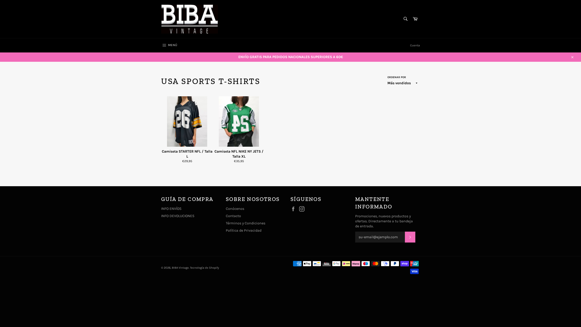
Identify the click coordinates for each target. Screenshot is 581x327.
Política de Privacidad (243, 230)
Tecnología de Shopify (204, 267)
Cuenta (415, 45)
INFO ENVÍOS (171, 208)
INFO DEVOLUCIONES (177, 216)
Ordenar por (396, 77)
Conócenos (235, 208)
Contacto (233, 216)
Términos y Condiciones (245, 223)
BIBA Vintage (180, 267)
